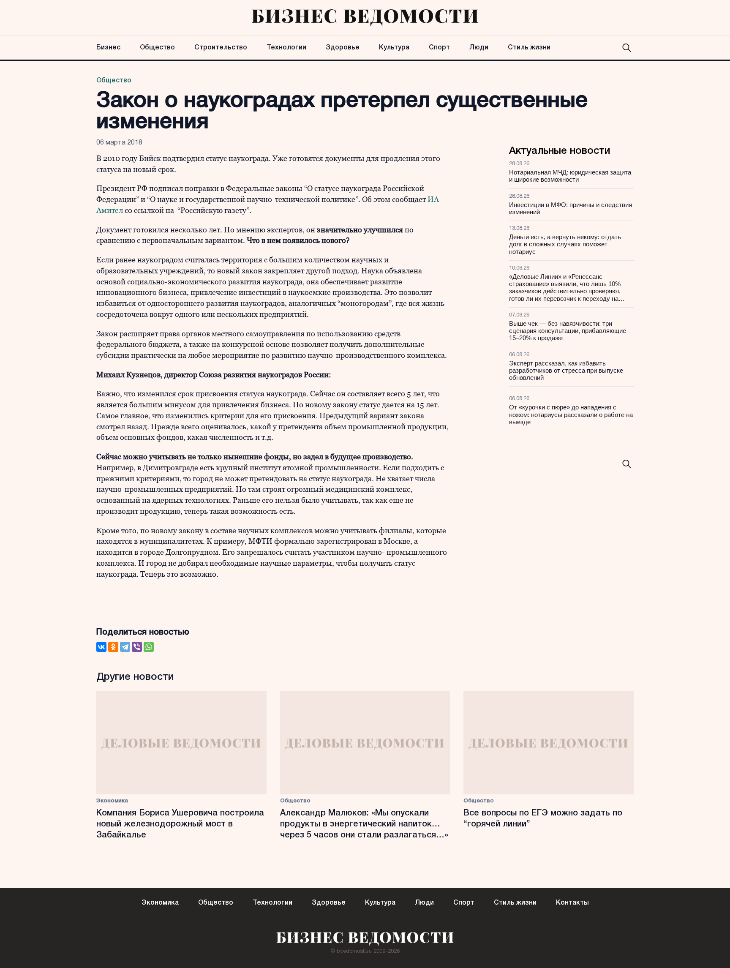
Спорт (439, 48)
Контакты (572, 903)
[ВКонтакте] (101, 647)
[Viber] (137, 647)
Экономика (112, 801)
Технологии (286, 48)
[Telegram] (125, 647)
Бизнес (108, 48)
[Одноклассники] (113, 647)
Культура (394, 48)
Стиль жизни (529, 48)
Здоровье (343, 48)
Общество (157, 48)
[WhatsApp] (149, 647)
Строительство (220, 48)
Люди (478, 48)
